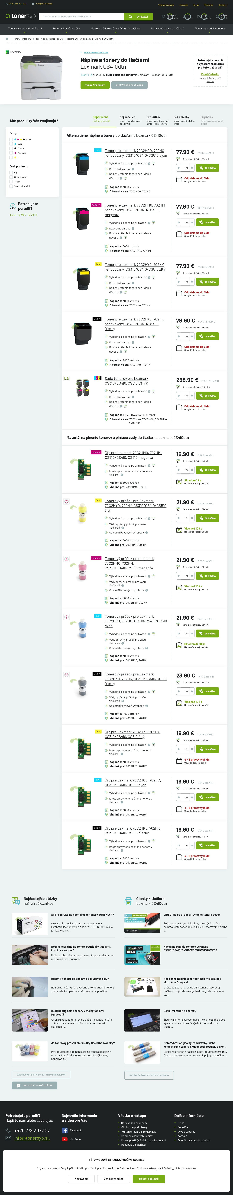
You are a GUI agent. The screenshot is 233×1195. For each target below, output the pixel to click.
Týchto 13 (86, 74)
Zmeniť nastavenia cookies (194, 1140)
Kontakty (223, 4)
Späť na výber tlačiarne (96, 52)
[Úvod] (7, 38)
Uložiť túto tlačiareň (129, 85)
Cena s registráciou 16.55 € (195, 461)
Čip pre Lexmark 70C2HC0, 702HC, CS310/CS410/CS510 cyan (133, 782)
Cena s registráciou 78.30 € (195, 327)
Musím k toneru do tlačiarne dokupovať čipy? (80, 978)
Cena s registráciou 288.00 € (196, 387)
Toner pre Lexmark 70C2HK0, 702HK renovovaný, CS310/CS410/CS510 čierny (134, 324)
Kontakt (182, 1136)
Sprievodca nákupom (134, 1123)
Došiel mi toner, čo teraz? (180, 1011)
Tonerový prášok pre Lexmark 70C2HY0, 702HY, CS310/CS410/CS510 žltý (135, 505)
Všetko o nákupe (166, 4)
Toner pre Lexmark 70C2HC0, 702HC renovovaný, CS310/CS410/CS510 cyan (136, 152)
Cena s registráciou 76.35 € (195, 159)
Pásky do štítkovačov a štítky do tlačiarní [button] (115, 31)
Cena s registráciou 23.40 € (195, 682)
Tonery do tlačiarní (22, 38)
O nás (196, 4)
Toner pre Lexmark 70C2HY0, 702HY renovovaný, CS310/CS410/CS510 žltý (135, 266)
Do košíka (210, 167)
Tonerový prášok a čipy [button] (66, 31)
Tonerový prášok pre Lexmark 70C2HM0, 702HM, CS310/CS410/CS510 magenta (129, 563)
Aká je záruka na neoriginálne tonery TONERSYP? (82, 914)
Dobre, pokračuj (149, 1178)
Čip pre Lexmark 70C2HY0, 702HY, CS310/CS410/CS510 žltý (132, 734)
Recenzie (184, 4)
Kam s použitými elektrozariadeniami (143, 1140)
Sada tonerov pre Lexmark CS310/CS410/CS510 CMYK (126, 380)
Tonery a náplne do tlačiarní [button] (26, 31)
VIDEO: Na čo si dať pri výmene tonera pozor (192, 914)
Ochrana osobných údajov (137, 1136)
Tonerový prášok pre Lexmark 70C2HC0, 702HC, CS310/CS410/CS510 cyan (136, 621)
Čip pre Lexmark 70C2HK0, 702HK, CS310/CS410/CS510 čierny (133, 830)
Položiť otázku (210, 74)
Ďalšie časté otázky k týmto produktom (41, 1074)
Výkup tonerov (186, 1131)
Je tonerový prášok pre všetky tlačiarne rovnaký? (83, 1043)
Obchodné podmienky (134, 1127)
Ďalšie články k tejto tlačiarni (149, 1075)
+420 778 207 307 (17, 3)
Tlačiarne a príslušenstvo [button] (208, 31)
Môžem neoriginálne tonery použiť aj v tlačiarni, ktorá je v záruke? (81, 948)
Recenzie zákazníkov (133, 1144)
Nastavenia (81, 1178)
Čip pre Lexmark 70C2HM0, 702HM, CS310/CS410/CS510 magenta (133, 455)
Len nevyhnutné (113, 1178)
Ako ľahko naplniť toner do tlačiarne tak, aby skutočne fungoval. (192, 980)
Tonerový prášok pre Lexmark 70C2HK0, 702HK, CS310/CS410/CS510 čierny (136, 679)
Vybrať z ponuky (95, 85)
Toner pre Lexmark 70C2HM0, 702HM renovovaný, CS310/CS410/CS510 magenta (135, 210)
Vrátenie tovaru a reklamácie (138, 1131)
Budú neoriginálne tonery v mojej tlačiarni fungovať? (77, 1012)
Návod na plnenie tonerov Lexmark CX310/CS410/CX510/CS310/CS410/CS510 (190, 948)
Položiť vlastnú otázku (38, 1085)
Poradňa (208, 4)
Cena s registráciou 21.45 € (195, 509)
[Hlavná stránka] (21, 17)
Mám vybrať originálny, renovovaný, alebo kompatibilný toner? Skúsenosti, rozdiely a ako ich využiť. (194, 1044)
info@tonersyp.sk (44, 3)
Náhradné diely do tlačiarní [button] (167, 31)
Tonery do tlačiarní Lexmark (49, 38)
